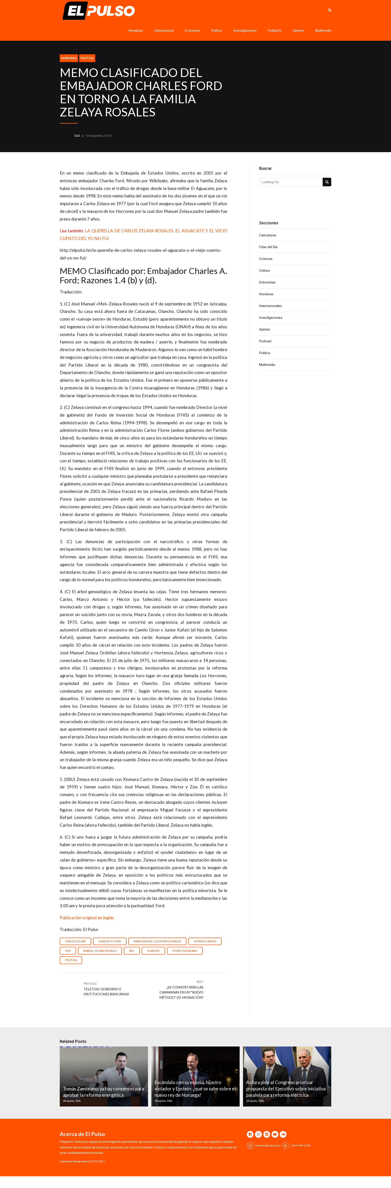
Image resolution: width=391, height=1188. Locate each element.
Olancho (153, 951)
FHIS (68, 951)
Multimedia (323, 31)
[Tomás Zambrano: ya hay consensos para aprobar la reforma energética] (103, 1076)
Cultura (264, 271)
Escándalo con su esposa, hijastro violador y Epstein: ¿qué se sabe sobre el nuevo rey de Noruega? (195, 1089)
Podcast (265, 341)
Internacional (164, 31)
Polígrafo (274, 31)
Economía (192, 31)
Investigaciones (245, 31)
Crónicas (265, 259)
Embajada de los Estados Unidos (157, 941)
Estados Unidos (205, 941)
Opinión (298, 31)
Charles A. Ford (109, 941)
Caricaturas (267, 235)
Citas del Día (268, 247)
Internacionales (270, 306)
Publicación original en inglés (87, 917)
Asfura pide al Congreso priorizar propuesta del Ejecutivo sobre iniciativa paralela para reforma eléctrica (286, 1089)
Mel (131, 951)
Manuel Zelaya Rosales (100, 951)
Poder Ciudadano (184, 951)
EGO (77, 135)
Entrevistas (267, 282)
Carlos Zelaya (75, 941)
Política (216, 31)
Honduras (136, 31)
